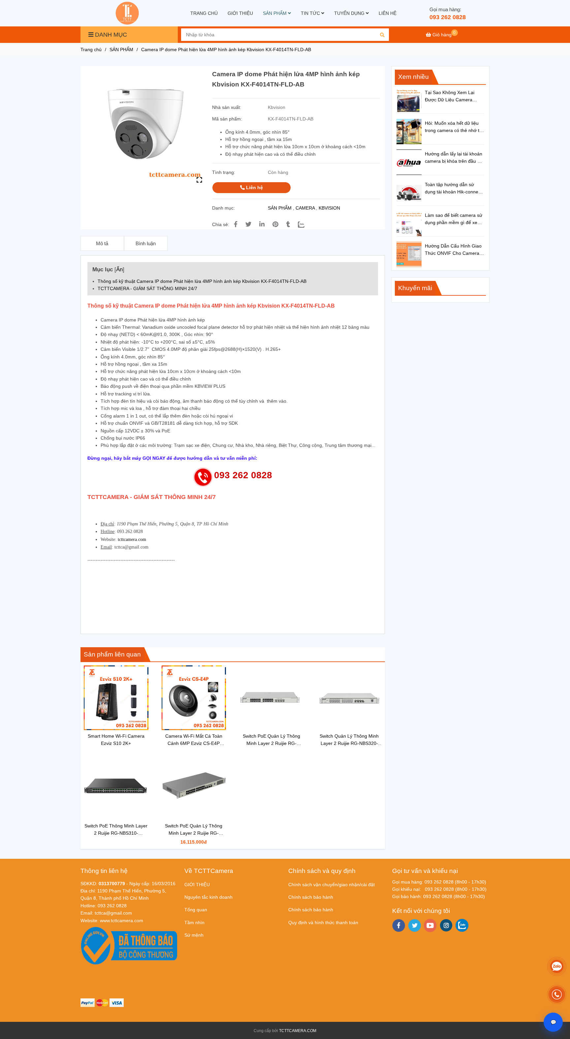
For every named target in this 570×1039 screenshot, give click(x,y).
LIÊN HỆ (387, 13)
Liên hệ (254, 187)
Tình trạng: (224, 172)
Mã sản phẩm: (227, 118)
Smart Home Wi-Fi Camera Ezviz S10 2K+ (116, 739)
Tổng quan (195, 909)
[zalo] (462, 925)
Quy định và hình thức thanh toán (323, 922)
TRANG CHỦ (204, 13)
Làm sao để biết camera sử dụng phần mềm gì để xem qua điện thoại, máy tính (453, 219)
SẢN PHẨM (275, 13)
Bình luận (146, 243)
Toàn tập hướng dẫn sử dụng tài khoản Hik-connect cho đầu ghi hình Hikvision (453, 189)
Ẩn (119, 269)
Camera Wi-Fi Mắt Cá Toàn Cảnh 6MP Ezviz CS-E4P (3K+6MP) (193, 740)
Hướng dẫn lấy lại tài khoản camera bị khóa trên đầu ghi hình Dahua (454, 158)
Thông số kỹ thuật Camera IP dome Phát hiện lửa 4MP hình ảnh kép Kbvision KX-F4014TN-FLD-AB (202, 281)
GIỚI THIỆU (240, 13)
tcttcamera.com (132, 539)
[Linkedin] (262, 224)
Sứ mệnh (194, 935)
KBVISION (329, 208)
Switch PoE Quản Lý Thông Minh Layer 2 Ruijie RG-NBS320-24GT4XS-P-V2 (271, 740)
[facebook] (398, 925)
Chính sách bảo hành (310, 897)
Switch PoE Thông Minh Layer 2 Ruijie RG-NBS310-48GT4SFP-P (115, 830)
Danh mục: (224, 208)
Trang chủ (91, 49)
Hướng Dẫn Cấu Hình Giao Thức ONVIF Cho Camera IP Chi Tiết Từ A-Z (453, 250)
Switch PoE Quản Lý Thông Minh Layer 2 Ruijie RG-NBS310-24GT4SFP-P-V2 (193, 830)
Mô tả (102, 243)
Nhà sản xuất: (227, 107)
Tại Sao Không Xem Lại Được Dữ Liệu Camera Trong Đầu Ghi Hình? (449, 97)
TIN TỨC (311, 13)
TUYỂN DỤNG (350, 13)
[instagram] (446, 925)
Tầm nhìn (194, 922)
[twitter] (414, 925)
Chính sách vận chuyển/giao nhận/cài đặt (331, 884)
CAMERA (305, 208)
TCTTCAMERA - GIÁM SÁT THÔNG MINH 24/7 (147, 288)
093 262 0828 (447, 17)
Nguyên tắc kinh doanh (208, 897)
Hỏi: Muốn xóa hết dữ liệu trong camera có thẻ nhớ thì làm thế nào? (454, 127)
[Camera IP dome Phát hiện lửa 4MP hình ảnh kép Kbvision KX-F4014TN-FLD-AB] (128, 13)
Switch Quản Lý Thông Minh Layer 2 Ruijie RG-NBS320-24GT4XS (349, 740)
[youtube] (430, 925)
